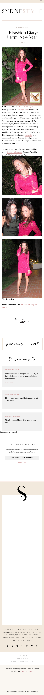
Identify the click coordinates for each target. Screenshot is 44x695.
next (34, 345)
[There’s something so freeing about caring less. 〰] (22, 550)
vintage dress (23, 109)
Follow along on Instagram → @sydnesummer (22, 691)
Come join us (26, 671)
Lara (7, 369)
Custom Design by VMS (19, 662)
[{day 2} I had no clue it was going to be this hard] (22, 611)
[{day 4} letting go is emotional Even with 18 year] (22, 529)
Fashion (22, 42)
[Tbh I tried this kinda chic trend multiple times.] (22, 591)
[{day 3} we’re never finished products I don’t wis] (22, 570)
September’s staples (14, 152)
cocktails (28, 135)
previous (15, 345)
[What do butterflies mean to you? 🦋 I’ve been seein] (22, 509)
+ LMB (30, 662)
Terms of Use (22, 655)
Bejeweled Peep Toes (27, 106)
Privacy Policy (22, 658)
